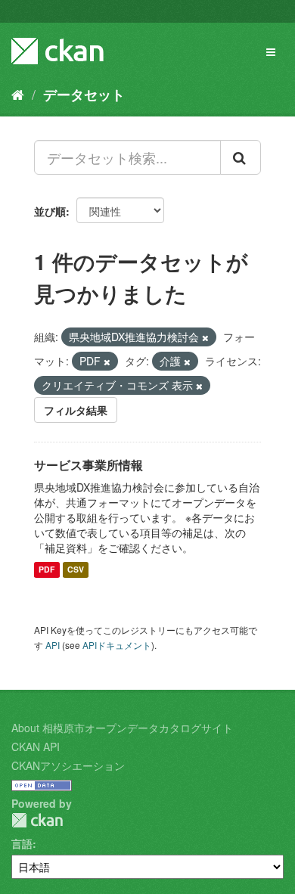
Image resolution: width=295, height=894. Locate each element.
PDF (46, 570)
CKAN (37, 820)
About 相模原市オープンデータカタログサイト (122, 727)
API (52, 644)
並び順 (50, 211)
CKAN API (35, 746)
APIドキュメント (116, 644)
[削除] (205, 337)
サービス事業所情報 (88, 464)
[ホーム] (17, 94)
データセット (84, 94)
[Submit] (240, 157)
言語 (22, 843)
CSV (75, 570)
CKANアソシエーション (68, 765)
